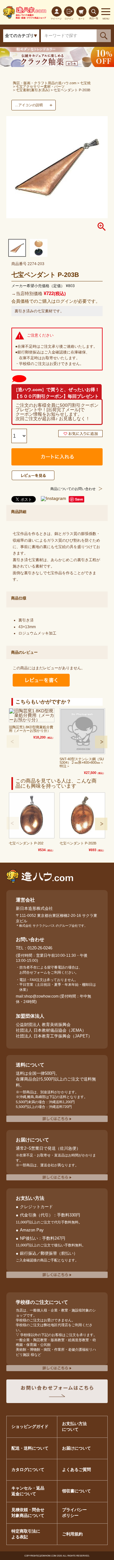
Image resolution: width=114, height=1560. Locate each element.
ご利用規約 (72, 1534)
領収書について (76, 1491)
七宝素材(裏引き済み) (33, 90)
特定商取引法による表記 (25, 1534)
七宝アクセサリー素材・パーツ (40, 86)
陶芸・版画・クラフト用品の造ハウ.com (44, 83)
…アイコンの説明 (29, 105)
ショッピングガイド (29, 1426)
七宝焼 (85, 83)
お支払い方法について (74, 1426)
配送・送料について (29, 1448)
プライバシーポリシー (74, 1512)
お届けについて (76, 1448)
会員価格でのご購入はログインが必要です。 (55, 301)
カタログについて (27, 1469)
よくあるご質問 (76, 1469)
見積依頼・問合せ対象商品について (27, 1512)
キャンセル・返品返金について (27, 1491)
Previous (12, 741)
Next (101, 742)
